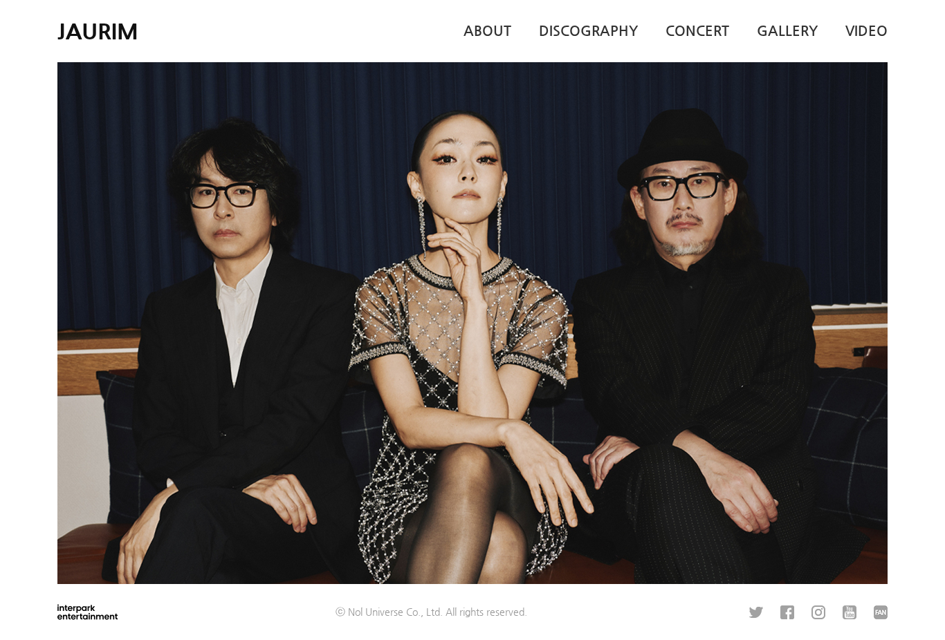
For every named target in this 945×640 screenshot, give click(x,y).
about (487, 31)
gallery (787, 31)
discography (588, 31)
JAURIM (97, 31)
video (866, 31)
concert (697, 31)
